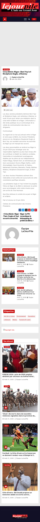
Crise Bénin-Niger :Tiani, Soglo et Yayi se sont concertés (11, 216)
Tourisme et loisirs (24, 320)
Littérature (7, 320)
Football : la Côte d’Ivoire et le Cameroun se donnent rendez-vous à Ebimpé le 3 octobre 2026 (19, 455)
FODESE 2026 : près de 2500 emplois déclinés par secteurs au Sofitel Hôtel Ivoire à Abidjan (17, 376)
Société (7, 347)
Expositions (31, 316)
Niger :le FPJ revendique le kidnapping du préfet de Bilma (26, 217)
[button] (30, 19)
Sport (6, 425)
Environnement (21, 316)
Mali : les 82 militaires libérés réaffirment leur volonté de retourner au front (26, 292)
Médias (15, 320)
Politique (6, 69)
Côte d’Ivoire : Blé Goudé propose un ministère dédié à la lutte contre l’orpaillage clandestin (27, 259)
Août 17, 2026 (21, 297)
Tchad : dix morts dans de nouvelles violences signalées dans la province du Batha (18, 416)
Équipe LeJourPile (18, 77)
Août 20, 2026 (22, 281)
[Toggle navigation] (25, 19)
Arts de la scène (9, 316)
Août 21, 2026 (21, 264)
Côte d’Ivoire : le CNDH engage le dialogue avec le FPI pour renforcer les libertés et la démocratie (27, 276)
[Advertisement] (20, 43)
